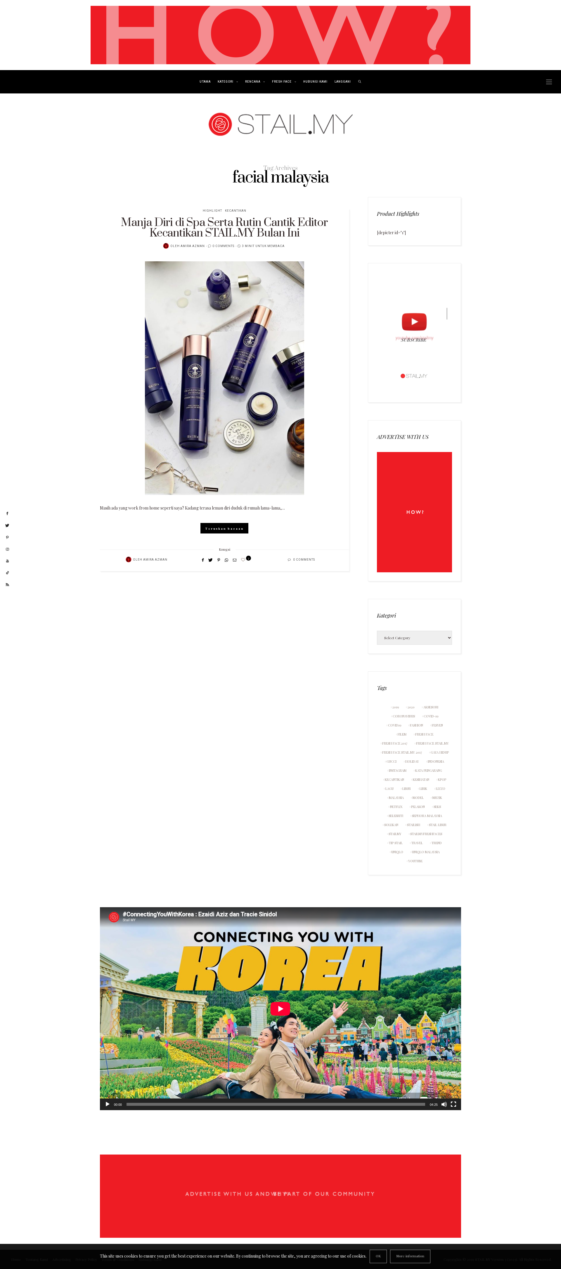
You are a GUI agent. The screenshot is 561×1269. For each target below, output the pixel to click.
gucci (391, 761)
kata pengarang (428, 770)
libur (406, 788)
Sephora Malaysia (427, 815)
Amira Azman (193, 246)
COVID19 (394, 725)
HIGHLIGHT (212, 211)
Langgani (343, 82)
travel (417, 843)
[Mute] (444, 1104)
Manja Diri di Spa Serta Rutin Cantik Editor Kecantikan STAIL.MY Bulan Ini (224, 227)
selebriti (396, 815)
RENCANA (252, 82)
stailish (413, 825)
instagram (397, 770)
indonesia (436, 761)
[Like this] (244, 559)
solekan (391, 825)
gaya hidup (440, 752)
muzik (437, 797)
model (418, 797)
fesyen (437, 725)
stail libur (437, 825)
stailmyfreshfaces (426, 834)
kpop (442, 779)
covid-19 (431, 716)
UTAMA (205, 82)
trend (437, 843)
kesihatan (421, 779)
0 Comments (223, 246)
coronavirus (404, 716)
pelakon (418, 806)
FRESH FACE (282, 82)
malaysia (396, 797)
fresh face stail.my (432, 743)
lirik (423, 788)
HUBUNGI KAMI (315, 82)
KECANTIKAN (235, 211)
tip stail (396, 843)
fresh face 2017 (394, 743)
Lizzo (440, 788)
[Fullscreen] (453, 1104)
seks (437, 806)
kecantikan (394, 779)
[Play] (107, 1104)
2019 (395, 707)
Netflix (396, 806)
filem (402, 734)
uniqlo (397, 852)
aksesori (430, 707)
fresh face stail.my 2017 (402, 752)
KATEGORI (225, 82)
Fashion (416, 725)
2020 (411, 707)
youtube (415, 861)
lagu (389, 788)
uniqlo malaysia (426, 852)
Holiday (412, 761)
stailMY (395, 834)
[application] (280, 1008)
